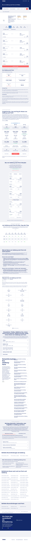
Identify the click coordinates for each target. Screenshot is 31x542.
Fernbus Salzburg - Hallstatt (24, 455)
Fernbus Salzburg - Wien (5, 455)
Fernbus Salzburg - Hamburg (24, 477)
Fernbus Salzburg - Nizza (5, 480)
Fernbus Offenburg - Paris (24, 490)
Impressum (13, 539)
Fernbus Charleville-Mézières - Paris (25, 495)
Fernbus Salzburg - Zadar (5, 482)
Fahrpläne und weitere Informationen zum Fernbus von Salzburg (8, 467)
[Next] (28, 26)
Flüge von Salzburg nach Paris (6, 464)
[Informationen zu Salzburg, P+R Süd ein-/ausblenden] (27, 442)
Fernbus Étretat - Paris (14, 494)
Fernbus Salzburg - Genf (14, 477)
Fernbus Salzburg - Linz (14, 482)
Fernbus (6, 511)
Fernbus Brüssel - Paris (5, 506)
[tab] (6, 29)
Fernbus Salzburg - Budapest (24, 485)
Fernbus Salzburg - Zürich (14, 475)
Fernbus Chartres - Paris (23, 489)
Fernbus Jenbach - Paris (23, 492)
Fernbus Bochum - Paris (5, 494)
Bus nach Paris (18, 511)
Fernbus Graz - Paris (14, 506)
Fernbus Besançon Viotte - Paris (6, 490)
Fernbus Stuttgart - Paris (14, 508)
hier (23, 220)
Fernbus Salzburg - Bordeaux (15, 485)
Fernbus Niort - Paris (23, 494)
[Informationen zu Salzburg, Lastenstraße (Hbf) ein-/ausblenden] (27, 447)
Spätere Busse (19, 217)
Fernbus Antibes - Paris (14, 490)
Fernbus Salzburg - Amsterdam (15, 480)
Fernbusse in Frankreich (11, 511)
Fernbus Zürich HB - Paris (5, 489)
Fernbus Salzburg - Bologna (5, 477)
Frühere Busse (12, 217)
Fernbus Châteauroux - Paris (6, 492)
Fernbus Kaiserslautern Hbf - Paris (6, 495)
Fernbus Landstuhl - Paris (14, 487)
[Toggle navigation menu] (28, 1)
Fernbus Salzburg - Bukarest (6, 485)
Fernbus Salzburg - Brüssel (24, 475)
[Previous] (4, 233)
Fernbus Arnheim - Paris (14, 492)
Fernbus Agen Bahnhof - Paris (15, 495)
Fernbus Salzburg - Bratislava (6, 487)
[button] (18, 9)
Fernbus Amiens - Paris (23, 487)
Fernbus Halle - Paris (23, 497)
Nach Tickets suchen (8, 76)
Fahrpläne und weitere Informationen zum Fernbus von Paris (22, 467)
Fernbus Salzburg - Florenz (24, 480)
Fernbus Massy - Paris (5, 497)
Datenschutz (26, 539)
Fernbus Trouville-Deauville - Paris (15, 497)
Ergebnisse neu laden (15, 170)
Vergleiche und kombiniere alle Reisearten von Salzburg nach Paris (22, 464)
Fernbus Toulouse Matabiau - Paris (6, 499)
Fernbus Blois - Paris (14, 489)
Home (3, 511)
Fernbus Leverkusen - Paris (15, 499)
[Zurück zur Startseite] (3, 1)
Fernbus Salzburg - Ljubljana (15, 455)
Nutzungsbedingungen (19, 539)
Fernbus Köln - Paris (23, 506)
